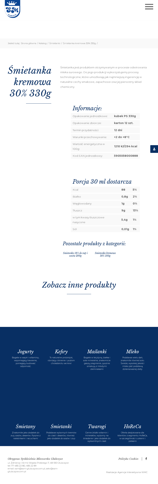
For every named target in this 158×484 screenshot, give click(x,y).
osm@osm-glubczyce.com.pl (30, 468)
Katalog (43, 43)
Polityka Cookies (128, 459)
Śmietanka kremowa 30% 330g (80, 43)
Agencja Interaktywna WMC (133, 472)
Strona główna (29, 43)
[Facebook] (146, 459)
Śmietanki (55, 43)
